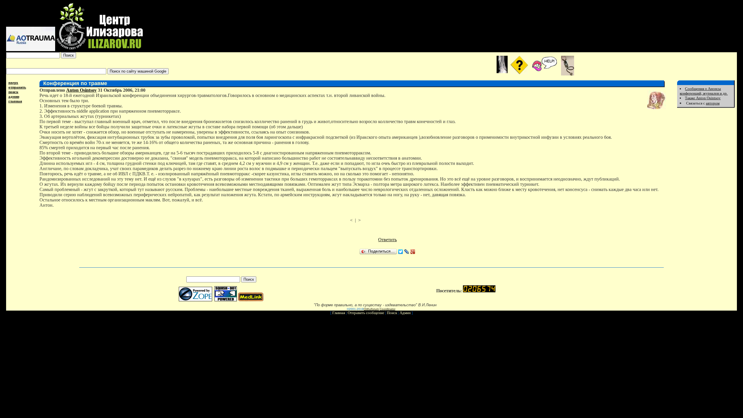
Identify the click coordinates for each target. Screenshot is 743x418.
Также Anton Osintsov (703, 98)
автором (712, 103)
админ (13, 96)
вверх (13, 82)
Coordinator (387, 309)
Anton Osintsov (81, 90)
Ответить (387, 239)
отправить (17, 87)
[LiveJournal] (407, 251)
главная (15, 101)
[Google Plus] (413, 251)
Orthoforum (371, 309)
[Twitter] (401, 251)
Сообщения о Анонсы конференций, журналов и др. (704, 91)
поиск (13, 92)
